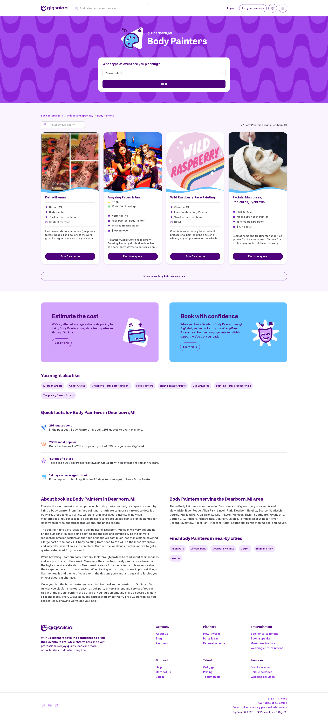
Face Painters (144, 385)
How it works (212, 633)
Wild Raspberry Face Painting (192, 197)
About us (162, 633)
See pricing (62, 342)
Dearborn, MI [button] (161, 33)
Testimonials (211, 676)
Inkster (176, 558)
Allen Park (178, 548)
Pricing (208, 672)
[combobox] (111, 8)
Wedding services (263, 676)
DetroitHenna (55, 197)
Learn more (190, 346)
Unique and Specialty (80, 115)
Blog (159, 638)
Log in (231, 8)
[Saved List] (273, 8)
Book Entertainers (52, 115)
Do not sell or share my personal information (260, 707)
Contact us (163, 672)
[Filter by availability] (67, 125)
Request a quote (214, 643)
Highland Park (264, 548)
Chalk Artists (77, 385)
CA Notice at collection (272, 702)
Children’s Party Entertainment (110, 385)
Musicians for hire (263, 643)
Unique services (261, 672)
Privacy (282, 698)
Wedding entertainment (267, 648)
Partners (162, 643)
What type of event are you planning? (131, 64)
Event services (261, 667)
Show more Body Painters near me (164, 276)
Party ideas (210, 638)
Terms (270, 698)
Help (159, 667)
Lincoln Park (198, 548)
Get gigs (208, 667)
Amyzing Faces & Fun (124, 197)
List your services (253, 8)
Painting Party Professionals (233, 385)
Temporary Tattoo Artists (58, 395)
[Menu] (283, 8)
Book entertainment (264, 633)
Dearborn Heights (223, 548)
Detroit (245, 548)
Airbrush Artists (52, 385)
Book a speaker (261, 638)
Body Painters (105, 115)
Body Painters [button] (177, 41)
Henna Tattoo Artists (173, 385)
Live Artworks (201, 385)
